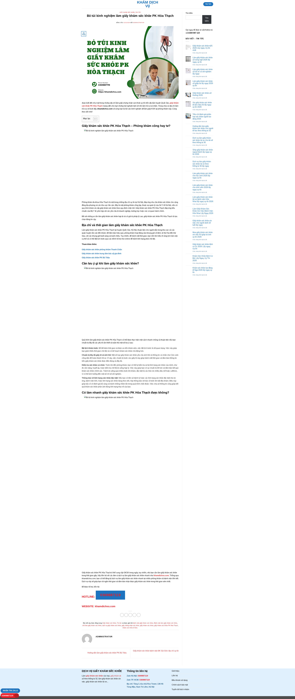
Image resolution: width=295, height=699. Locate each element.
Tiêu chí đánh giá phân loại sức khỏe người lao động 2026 (202, 116)
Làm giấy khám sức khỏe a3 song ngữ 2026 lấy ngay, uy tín (203, 60)
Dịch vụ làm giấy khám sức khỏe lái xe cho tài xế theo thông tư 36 (203, 140)
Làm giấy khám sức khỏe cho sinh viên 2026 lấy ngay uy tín (203, 187)
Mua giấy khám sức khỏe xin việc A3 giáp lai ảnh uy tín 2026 (203, 234)
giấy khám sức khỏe (146, 625)
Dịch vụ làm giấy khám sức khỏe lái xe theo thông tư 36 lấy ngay (202, 164)
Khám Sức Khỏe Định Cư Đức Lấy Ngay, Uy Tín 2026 (203, 258)
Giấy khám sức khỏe (127, 12)
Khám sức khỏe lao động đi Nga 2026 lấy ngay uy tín (202, 270)
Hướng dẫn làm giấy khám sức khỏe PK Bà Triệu (107, 653)
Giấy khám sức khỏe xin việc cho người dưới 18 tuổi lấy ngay (202, 223)
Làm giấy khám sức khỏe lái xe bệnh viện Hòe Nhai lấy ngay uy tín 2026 (203, 199)
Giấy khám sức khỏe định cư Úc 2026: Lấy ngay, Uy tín (203, 246)
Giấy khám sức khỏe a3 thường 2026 (202, 94)
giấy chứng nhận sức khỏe (130, 625)
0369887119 (7, 695)
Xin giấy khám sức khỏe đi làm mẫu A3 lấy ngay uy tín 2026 (202, 105)
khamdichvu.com (161, 575)
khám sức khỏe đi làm (130, 628)
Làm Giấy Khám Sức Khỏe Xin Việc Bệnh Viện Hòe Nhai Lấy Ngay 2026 (203, 211)
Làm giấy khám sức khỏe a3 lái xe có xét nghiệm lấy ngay (203, 71)
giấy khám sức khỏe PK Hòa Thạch (166, 625)
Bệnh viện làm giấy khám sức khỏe (165, 623)
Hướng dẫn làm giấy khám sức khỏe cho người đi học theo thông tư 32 (203, 128)
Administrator (138, 22)
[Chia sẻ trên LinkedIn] (139, 615)
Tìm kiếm (189, 13)
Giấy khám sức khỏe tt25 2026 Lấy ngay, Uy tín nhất (202, 48)
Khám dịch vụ (147, 4)
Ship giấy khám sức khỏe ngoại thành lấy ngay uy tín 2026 (203, 152)
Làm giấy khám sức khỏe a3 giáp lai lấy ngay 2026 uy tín (203, 83)
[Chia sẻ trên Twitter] (126, 615)
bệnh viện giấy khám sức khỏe (143, 623)
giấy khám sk (116, 676)
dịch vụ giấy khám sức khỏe (111, 625)
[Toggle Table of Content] (94, 119)
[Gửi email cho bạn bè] (130, 615)
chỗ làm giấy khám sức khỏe (91, 625)
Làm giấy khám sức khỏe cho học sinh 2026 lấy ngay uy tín (203, 175)
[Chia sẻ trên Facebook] (122, 615)
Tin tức (138, 12)
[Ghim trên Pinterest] (134, 615)
